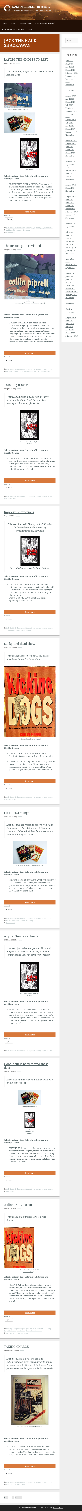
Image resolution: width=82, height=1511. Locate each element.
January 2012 (71, 250)
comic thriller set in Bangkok (40, 371)
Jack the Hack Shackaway (15, 228)
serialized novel (10, 499)
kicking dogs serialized (44, 228)
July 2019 (69, 105)
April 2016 (70, 150)
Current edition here (37, 865)
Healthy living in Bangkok (16, 1329)
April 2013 (70, 206)
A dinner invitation (18, 1205)
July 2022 (69, 61)
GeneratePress (58, 1508)
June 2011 (70, 279)
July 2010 (69, 320)
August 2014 (71, 185)
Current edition (29, 170)
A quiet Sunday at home (21, 936)
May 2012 (69, 238)
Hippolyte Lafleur (18, 920)
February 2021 (72, 73)
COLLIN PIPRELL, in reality (31, 6)
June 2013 (70, 202)
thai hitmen (10, 1191)
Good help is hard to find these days (26, 1066)
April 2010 (70, 330)
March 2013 (70, 209)
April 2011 (70, 285)
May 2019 (69, 108)
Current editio (17, 568)
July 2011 (69, 276)
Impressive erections (19, 512)
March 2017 (70, 129)
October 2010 (71, 309)
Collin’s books (26, 23)
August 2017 (71, 120)
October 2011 (71, 265)
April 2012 (70, 241)
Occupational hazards (12, 630)
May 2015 (69, 176)
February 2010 (72, 336)
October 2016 (71, 140)
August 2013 (71, 196)
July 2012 (69, 232)
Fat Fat (8, 920)
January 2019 (71, 111)
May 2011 (69, 282)
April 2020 (70, 99)
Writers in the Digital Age (13, 29)
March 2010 (70, 333)
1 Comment (10, 923)
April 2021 (70, 67)
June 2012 (70, 235)
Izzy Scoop (29, 920)
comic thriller (24, 371)
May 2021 (69, 64)
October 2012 (71, 223)
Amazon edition (28, 1272)
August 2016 (71, 143)
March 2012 (70, 244)
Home (4, 23)
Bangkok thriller (12, 371)
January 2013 (71, 215)
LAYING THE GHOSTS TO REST (26, 59)
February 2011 (72, 291)
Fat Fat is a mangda (17, 813)
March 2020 (70, 102)
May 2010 (69, 327)
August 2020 (71, 96)
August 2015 (71, 170)
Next (18, 1497)
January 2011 (71, 295)
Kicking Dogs (30, 228)
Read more (30, 212)
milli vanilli (10, 230)
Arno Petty (10, 1333)
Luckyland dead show (19, 644)
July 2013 (69, 199)
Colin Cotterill (43, 568)
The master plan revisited (22, 246)
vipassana (26, 230)
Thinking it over (16, 385)
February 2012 (72, 247)
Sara (30, 29)
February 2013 (72, 212)
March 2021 (70, 70)
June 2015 (70, 173)
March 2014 (70, 188)
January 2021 (71, 76)
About (13, 23)
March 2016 (70, 153)
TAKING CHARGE (16, 1347)
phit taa (19, 230)
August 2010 (71, 317)
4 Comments (10, 232)
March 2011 (70, 288)
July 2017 (69, 123)
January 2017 (71, 132)
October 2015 (71, 161)
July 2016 (69, 147)
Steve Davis (20, 1484)
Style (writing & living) (45, 23)
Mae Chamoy (11, 1484)
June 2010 (70, 324)
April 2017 (70, 126)
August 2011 (71, 273)
